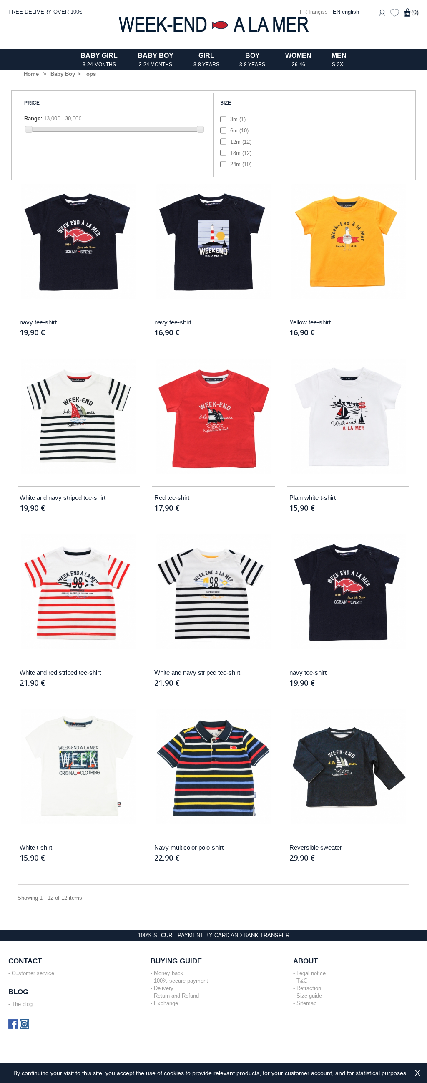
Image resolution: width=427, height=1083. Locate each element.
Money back (168, 973)
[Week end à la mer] (213, 24)
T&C (301, 981)
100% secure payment (181, 981)
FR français (314, 12)
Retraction (308, 988)
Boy (252, 59)
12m (240, 142)
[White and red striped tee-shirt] (78, 591)
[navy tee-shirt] (78, 241)
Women (298, 59)
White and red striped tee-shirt (60, 672)
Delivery (163, 988)
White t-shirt (36, 847)
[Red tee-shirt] (213, 416)
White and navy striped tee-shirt (62, 497)
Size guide (309, 996)
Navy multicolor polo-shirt (189, 847)
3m (238, 119)
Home (31, 74)
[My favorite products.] (394, 12)
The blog (22, 1004)
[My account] (382, 12)
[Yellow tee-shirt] (348, 241)
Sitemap (306, 1003)
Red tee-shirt (171, 497)
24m (240, 164)
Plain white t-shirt (312, 497)
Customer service (33, 973)
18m (240, 153)
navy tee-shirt (38, 322)
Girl (206, 59)
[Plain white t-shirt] (348, 416)
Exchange (166, 1003)
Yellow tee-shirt (310, 322)
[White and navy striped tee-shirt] (78, 416)
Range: (33, 118)
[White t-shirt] (78, 766)
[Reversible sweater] (348, 766)
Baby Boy (155, 59)
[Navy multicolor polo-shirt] (213, 766)
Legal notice (311, 973)
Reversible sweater (315, 847)
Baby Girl (99, 59)
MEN (339, 59)
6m (239, 130)
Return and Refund (176, 996)
